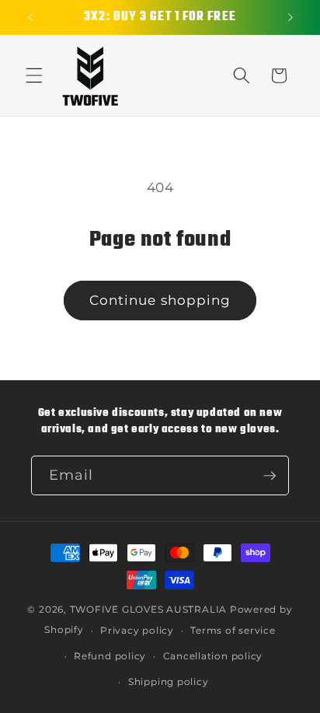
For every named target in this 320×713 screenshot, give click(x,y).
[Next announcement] (290, 17)
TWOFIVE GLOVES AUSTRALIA (148, 609)
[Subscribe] (269, 476)
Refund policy (110, 656)
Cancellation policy (213, 656)
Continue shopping (160, 300)
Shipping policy (168, 681)
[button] (34, 75)
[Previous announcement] (30, 17)
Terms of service (232, 630)
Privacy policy (137, 630)
